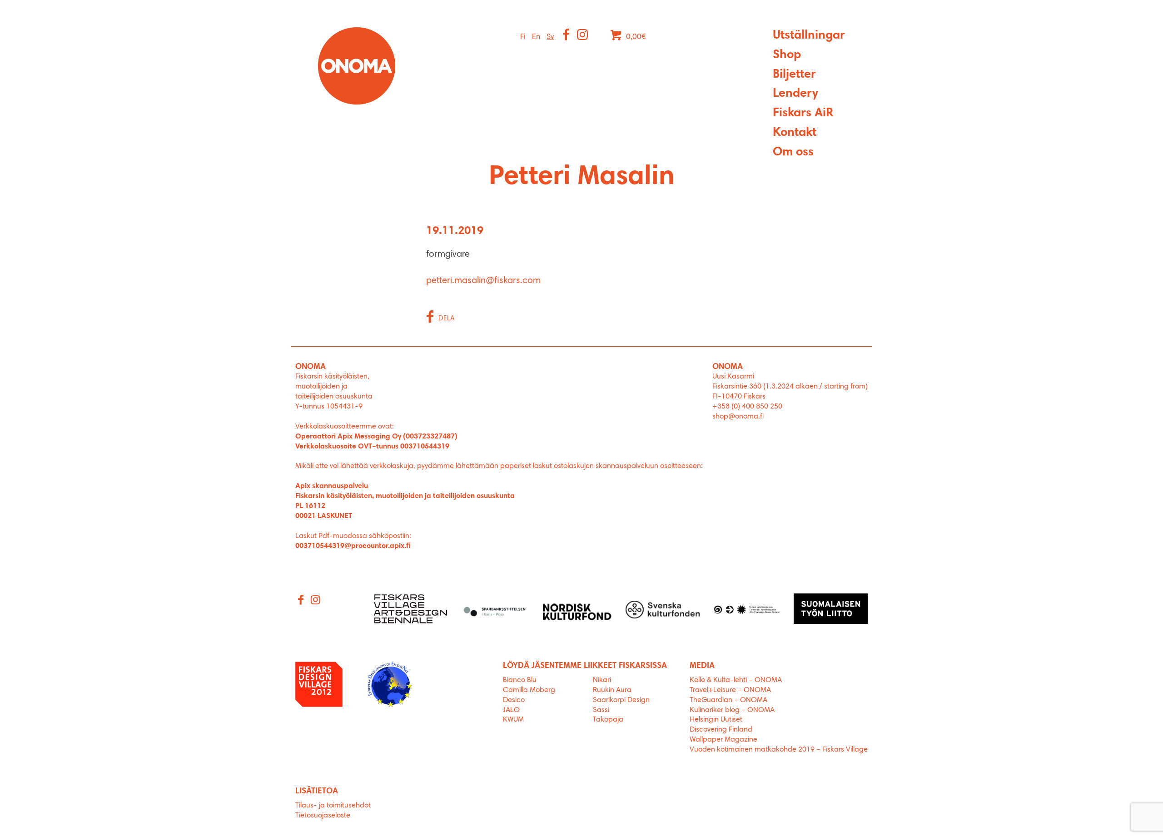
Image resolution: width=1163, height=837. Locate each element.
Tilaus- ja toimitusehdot (333, 805)
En (536, 37)
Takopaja (608, 719)
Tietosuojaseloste (322, 815)
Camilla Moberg (529, 690)
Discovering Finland (721, 729)
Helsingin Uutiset (716, 719)
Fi (523, 37)
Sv (550, 37)
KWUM (513, 719)
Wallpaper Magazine (723, 739)
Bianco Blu (520, 680)
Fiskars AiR (803, 113)
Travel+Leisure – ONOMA (730, 690)
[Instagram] (583, 36)
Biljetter (794, 75)
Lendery (795, 94)
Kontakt (794, 133)
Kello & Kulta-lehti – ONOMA (736, 680)
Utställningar (809, 36)
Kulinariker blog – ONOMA (732, 710)
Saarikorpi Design (621, 700)
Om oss (793, 152)
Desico (514, 700)
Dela (446, 318)
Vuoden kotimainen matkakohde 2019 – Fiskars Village (779, 749)
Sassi (602, 710)
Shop (787, 55)
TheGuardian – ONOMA (728, 700)
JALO (511, 710)
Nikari (602, 680)
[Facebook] (567, 36)
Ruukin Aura (612, 690)
